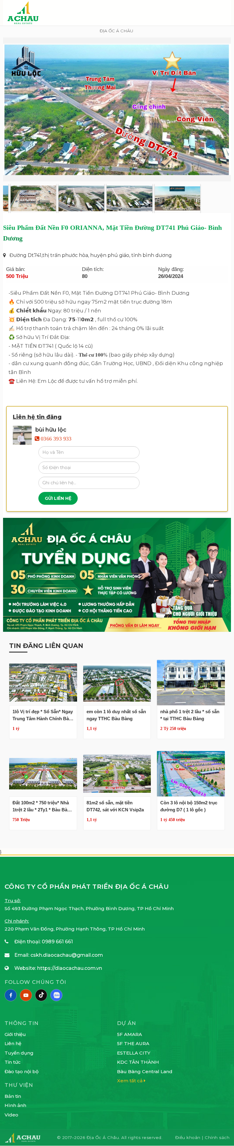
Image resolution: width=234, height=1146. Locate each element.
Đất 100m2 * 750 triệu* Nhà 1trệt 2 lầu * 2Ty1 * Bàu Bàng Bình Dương (42, 806)
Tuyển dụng (19, 1053)
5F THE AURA (133, 1043)
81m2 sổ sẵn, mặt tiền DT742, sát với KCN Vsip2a (115, 806)
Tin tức (13, 1062)
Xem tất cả (130, 1081)
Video (11, 1115)
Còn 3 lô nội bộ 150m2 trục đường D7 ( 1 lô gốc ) (188, 806)
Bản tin (13, 1096)
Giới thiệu (15, 1034)
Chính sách (217, 1137)
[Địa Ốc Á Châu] (23, 12)
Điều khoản (188, 1137)
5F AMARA (129, 1034)
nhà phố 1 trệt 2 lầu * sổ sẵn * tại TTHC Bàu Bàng (189, 715)
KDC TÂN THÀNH (138, 1062)
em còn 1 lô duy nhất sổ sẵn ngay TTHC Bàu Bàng (116, 715)
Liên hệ (13, 1043)
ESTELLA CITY (133, 1053)
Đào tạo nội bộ (22, 1071)
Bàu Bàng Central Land (144, 1071)
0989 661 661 (57, 942)
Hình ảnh (15, 1105)
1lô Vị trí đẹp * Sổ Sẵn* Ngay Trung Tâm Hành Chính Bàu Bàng (42, 715)
